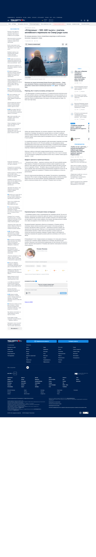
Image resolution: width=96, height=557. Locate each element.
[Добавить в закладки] (63, 44)
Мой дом (45, 355)
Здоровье (28, 362)
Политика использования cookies (55, 403)
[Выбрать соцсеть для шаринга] (66, 44)
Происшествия (61, 353)
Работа (44, 265)
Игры (54, 17)
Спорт (74, 347)
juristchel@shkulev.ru (37, 409)
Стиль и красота (77, 349)
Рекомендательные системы (54, 405)
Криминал (45, 349)
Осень (59, 349)
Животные (28, 359)
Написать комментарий (34, 44)
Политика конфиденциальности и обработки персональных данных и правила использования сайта (68, 407)
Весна (27, 351)
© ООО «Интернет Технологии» (28, 412)
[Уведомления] (84, 20)
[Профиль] (87, 20)
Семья (59, 362)
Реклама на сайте (12, 347)
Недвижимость (11, 17)
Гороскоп (34, 17)
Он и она (60, 347)
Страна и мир (76, 351)
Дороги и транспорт (31, 355)
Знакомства (19, 17)
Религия (60, 359)
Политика (60, 351)
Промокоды (59, 17)
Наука (44, 357)
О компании (10, 351)
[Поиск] (81, 20)
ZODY (51, 17)
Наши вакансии (11, 353)
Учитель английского (30, 265)
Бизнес (28, 349)
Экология (75, 353)
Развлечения (61, 357)
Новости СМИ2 (29, 302)
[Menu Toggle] (8, 20)
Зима (44, 347)
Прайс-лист (10, 349)
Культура (45, 351)
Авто (27, 347)
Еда (27, 357)
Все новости (15, 29)
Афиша (29, 17)
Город (27, 353)
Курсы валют (41, 17)
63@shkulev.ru (21, 407)
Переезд (38, 265)
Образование (46, 362)
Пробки (47, 17)
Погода (25, 17)
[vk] (27, 367)
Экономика (75, 355)
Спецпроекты (76, 357)
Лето (44, 353)
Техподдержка (11, 355)
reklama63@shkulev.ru (71, 398)
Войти (29, 293)
